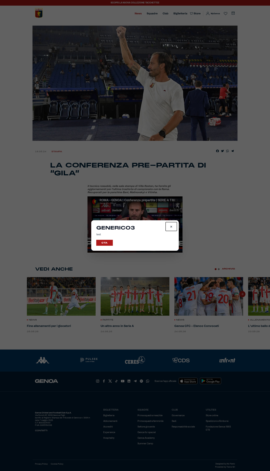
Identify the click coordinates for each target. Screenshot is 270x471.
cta (104, 242)
